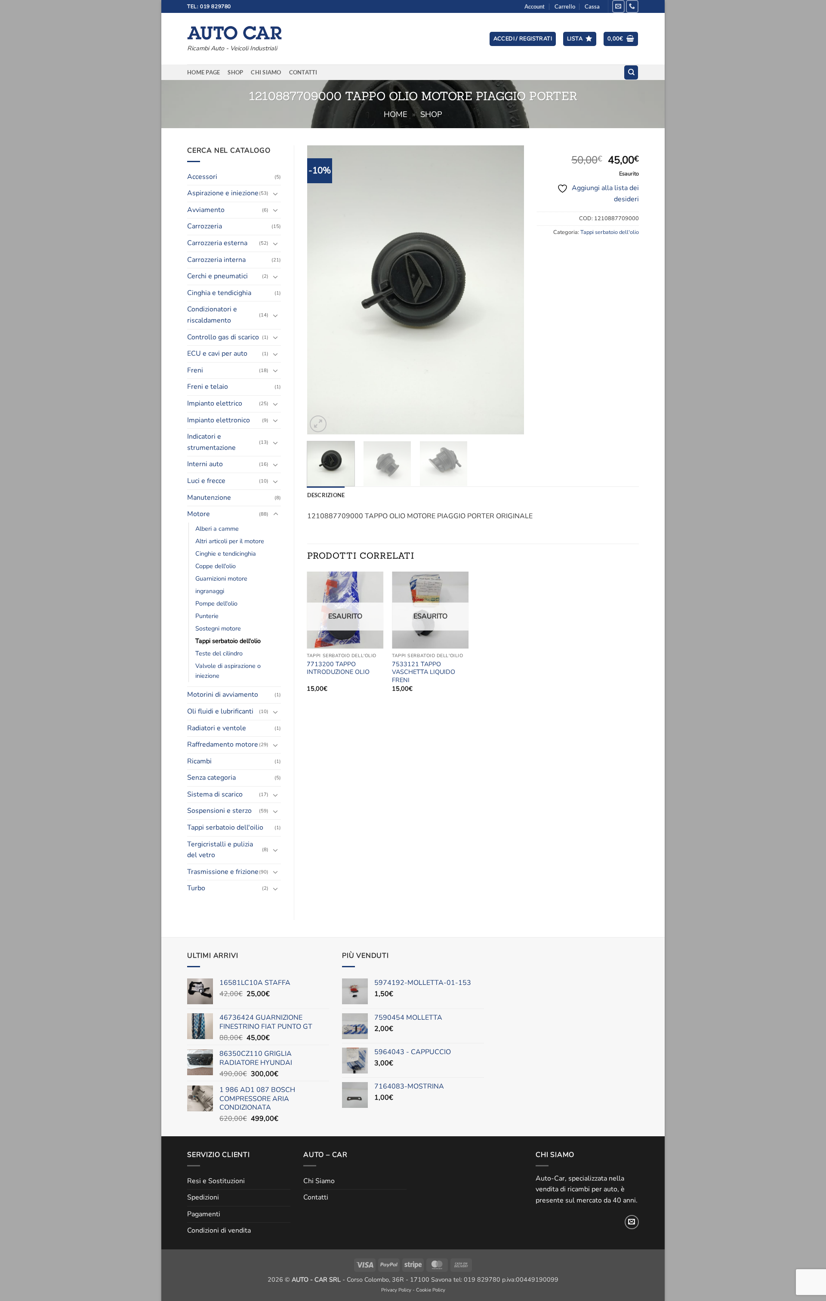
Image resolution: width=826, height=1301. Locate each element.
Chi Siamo (266, 72)
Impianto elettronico (218, 420)
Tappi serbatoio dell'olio (228, 641)
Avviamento (206, 210)
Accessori (202, 176)
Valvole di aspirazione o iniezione (228, 670)
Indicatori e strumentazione (211, 442)
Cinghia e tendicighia (219, 293)
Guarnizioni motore (221, 578)
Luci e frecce (206, 481)
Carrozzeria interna (216, 260)
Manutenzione (209, 497)
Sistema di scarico (215, 794)
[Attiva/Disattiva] (276, 193)
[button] (523, 39)
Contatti (303, 72)
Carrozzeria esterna (217, 243)
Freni (195, 370)
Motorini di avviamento (222, 694)
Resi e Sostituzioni (216, 1181)
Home (395, 114)
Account (534, 6)
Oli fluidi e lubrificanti (220, 711)
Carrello (565, 6)
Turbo (196, 888)
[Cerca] (631, 72)
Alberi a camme (217, 528)
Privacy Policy (396, 1289)
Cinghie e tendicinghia (225, 553)
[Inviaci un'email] (618, 6)
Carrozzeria (204, 226)
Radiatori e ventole (216, 728)
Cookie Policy (430, 1289)
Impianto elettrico (214, 403)
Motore (198, 514)
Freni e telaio (207, 386)
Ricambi (199, 761)
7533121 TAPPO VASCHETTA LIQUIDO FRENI (423, 672)
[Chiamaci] (632, 6)
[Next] (509, 290)
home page (203, 72)
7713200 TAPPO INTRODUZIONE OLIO (338, 668)
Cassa (592, 6)
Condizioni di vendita (219, 1230)
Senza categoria (211, 777)
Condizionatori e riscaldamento (212, 314)
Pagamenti (203, 1214)
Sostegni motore (218, 628)
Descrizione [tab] (326, 495)
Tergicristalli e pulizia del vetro (220, 850)
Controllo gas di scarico (223, 337)
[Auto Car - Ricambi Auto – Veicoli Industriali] (234, 30)
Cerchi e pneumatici (217, 276)
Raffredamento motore (222, 744)
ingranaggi (209, 591)
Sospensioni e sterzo (219, 810)
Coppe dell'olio (215, 566)
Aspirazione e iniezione (223, 193)
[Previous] (322, 290)
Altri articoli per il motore (229, 541)
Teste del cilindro (219, 653)
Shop (235, 72)
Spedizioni (203, 1197)
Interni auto (205, 464)
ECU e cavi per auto (217, 353)
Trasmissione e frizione (223, 872)
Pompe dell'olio (216, 603)
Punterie (207, 616)
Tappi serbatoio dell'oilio (225, 827)
